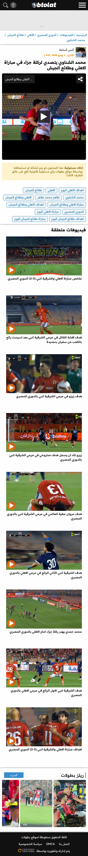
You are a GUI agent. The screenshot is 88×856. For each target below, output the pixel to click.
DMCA (50, 844)
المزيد (13, 775)
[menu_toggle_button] (82, 5)
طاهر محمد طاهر (48, 197)
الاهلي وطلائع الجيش (18, 197)
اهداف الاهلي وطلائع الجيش (26, 204)
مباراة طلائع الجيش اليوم (29, 219)
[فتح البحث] (5, 5)
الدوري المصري (74, 211)
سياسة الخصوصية (30, 844)
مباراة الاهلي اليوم (48, 211)
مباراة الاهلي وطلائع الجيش (67, 204)
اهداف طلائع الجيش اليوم (67, 219)
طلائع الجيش (33, 190)
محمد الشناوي (74, 197)
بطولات (25, 837)
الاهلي (51, 190)
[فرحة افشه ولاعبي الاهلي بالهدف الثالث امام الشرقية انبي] (36, 803)
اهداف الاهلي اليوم (72, 190)
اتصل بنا (64, 844)
